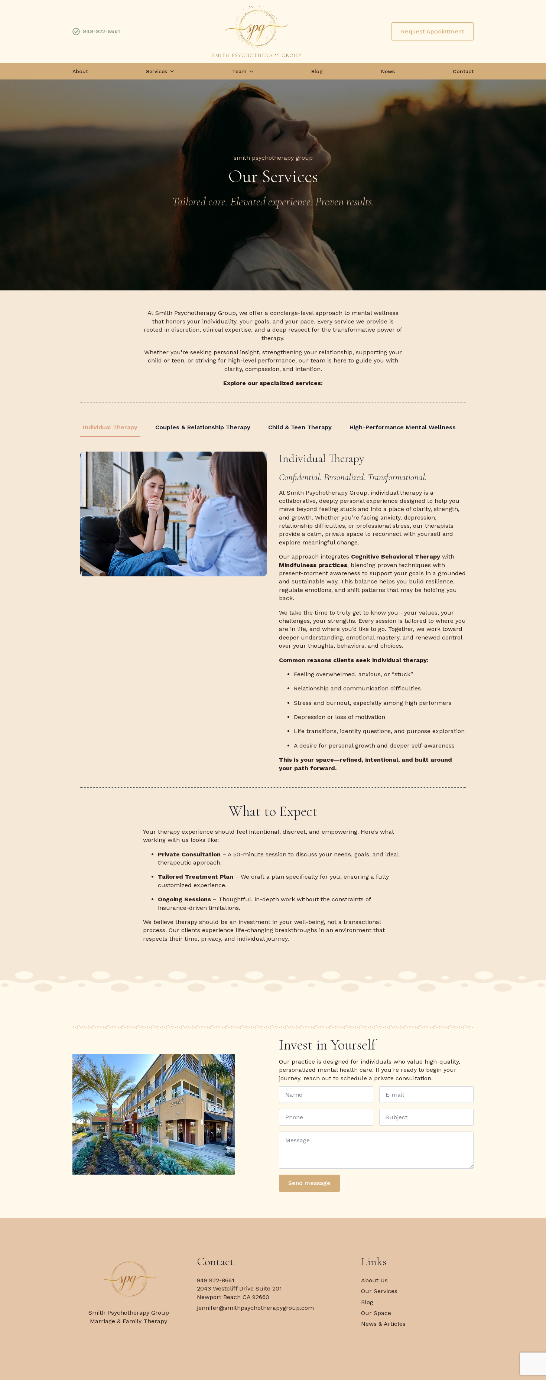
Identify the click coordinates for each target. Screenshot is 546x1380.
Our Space (376, 1312)
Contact (463, 71)
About (80, 71)
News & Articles (383, 1323)
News (388, 71)
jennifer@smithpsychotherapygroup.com (255, 1307)
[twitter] (129, 1338)
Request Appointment (432, 31)
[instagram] (143, 1338)
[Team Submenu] (250, 71)
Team (239, 71)
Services (156, 71)
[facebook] (114, 1338)
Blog (317, 71)
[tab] (110, 427)
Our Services (379, 1291)
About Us (374, 1280)
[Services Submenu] (170, 71)
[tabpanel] (273, 612)
